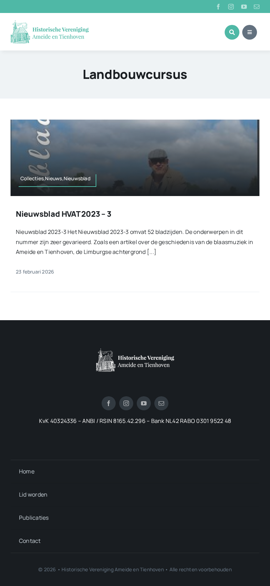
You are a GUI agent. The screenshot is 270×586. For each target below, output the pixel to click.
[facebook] (218, 6)
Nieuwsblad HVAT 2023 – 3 (63, 214)
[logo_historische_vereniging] (50, 23)
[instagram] (231, 6)
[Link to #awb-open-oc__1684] (249, 32)
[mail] (256, 6)
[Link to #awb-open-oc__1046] (232, 32)
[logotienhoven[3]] (135, 351)
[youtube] (244, 6)
